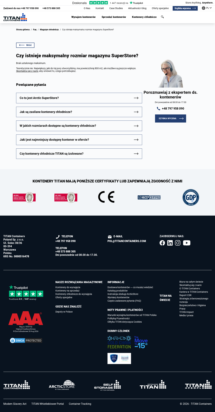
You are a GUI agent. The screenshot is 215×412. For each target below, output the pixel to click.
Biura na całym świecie (191, 281)
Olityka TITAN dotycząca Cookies (125, 321)
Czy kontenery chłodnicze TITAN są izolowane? (51, 153)
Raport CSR (185, 295)
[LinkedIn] (170, 243)
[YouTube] (186, 243)
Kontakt (100, 8)
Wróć (29, 45)
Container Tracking (80, 403)
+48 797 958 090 (21, 8)
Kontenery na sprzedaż (67, 290)
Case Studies (116, 8)
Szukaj (162, 16)
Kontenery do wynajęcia (67, 287)
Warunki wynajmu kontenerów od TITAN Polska (132, 315)
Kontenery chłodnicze (144, 17)
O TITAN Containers (189, 288)
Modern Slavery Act (14, 403)
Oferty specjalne (160, 8)
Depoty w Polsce (64, 311)
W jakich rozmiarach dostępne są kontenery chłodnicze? (58, 125)
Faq (34, 29)
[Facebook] (162, 243)
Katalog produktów (118, 290)
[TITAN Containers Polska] (15, 17)
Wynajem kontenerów (83, 17)
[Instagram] (177, 243)
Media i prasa (186, 315)
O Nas (87, 8)
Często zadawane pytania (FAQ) (124, 300)
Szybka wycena (183, 8)
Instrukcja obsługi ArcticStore (123, 294)
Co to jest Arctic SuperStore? (39, 98)
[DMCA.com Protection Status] (26, 340)
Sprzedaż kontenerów (114, 17)
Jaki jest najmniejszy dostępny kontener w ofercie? (54, 139)
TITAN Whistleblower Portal (47, 403)
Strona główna (23, 29)
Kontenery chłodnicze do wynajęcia (73, 294)
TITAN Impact (186, 312)
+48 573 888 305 (51, 8)
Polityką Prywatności (119, 318)
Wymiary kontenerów (119, 297)
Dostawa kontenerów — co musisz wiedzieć (130, 287)
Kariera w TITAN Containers (193, 291)
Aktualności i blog (137, 8)
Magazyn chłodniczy (49, 29)
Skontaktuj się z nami (27, 71)
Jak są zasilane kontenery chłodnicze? (46, 112)
